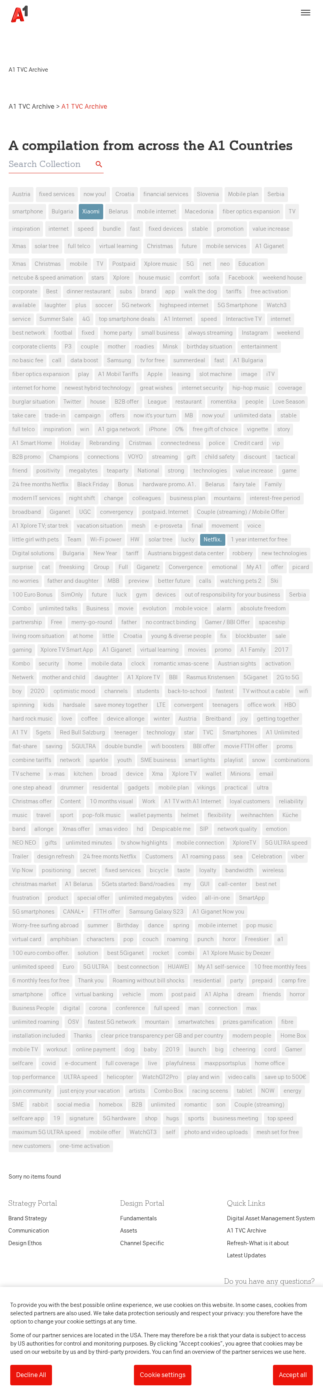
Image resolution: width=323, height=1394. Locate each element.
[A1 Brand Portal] (16, 14)
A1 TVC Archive (32, 106)
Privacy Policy (88, 572)
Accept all (293, 1375)
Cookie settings (163, 1375)
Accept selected (218, 842)
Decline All (31, 1375)
